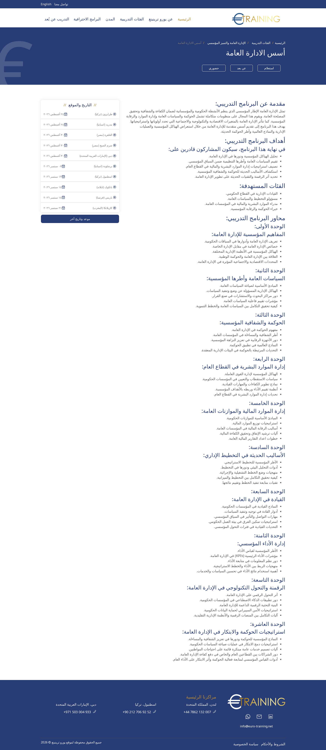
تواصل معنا (61, 4)
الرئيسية (184, 19)
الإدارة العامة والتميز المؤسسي (226, 43)
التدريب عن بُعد (57, 19)
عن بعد (241, 68)
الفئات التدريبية (261, 43)
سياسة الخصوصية (245, 744)
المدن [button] (110, 19)
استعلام (269, 68)
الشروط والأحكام (273, 744)
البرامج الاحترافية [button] (87, 19)
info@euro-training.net (256, 726)
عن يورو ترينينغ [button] (161, 19)
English (46, 4)
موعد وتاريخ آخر (80, 219)
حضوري (214, 68)
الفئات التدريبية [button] (132, 19)
